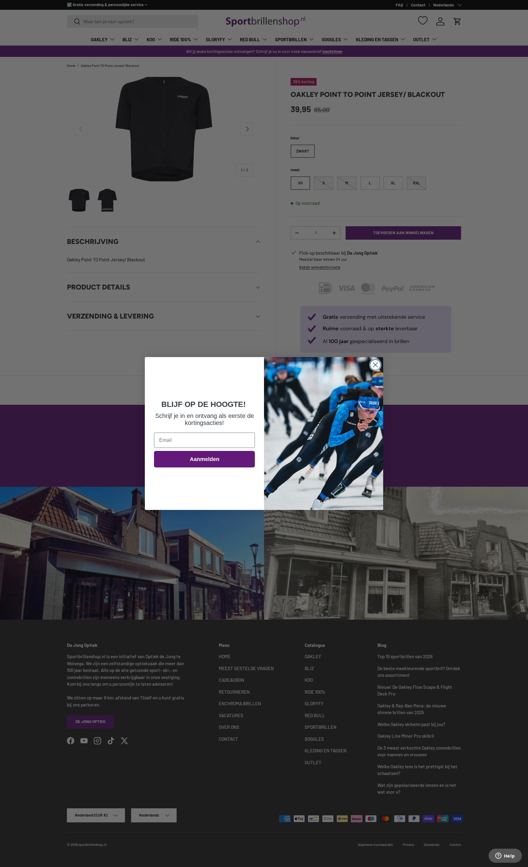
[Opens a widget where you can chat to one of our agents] (505, 856)
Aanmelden (204, 459)
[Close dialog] (375, 365)
